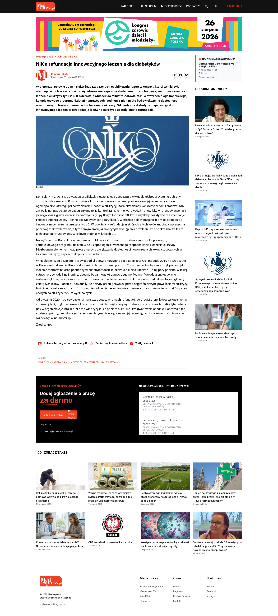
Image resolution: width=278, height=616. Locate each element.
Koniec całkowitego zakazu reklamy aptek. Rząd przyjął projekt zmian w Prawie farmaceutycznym (214, 497)
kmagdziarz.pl (59, 604)
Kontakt (177, 601)
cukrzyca (44, 362)
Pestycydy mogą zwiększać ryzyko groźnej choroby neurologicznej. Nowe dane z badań (164, 497)
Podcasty (193, 6)
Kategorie (127, 6)
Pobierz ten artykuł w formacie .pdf (65, 343)
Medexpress (59, 73)
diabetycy (112, 362)
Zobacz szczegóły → (208, 77)
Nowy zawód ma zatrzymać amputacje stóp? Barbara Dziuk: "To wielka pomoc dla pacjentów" (218, 129)
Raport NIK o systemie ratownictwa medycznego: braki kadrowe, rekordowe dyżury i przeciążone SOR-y (218, 233)
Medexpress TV (148, 591)
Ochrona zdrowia (67, 56)
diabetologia (59, 362)
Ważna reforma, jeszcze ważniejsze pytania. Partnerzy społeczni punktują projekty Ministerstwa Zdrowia (110, 497)
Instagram (212, 596)
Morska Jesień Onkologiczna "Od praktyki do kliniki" (216, 65)
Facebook (212, 591)
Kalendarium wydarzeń (151, 586)
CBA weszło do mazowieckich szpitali (110, 542)
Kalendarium (147, 6)
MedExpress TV (171, 6)
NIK (102, 362)
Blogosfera (145, 601)
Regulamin (45, 424)
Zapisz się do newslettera (111, 343)
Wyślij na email (144, 343)
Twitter (210, 586)
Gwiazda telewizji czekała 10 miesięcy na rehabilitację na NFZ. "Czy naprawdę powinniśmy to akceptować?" (217, 546)
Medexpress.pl (45, 56)
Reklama (177, 586)
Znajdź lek (145, 596)
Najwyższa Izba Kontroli (84, 362)
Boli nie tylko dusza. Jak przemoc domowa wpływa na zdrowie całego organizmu (57, 497)
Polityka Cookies (181, 596)
